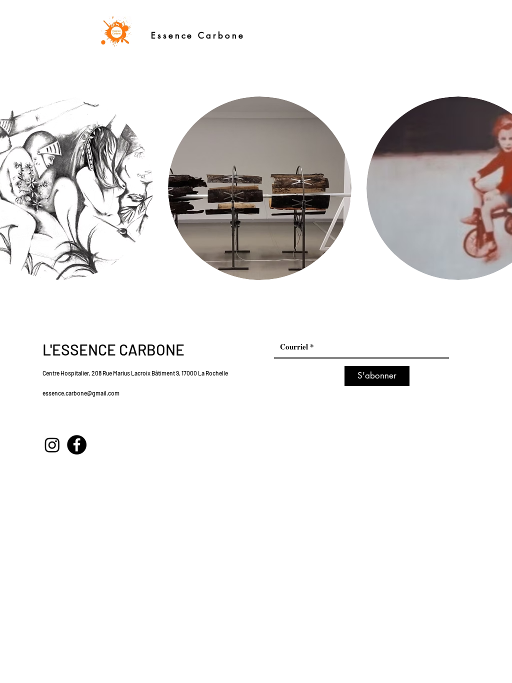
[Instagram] (52, 444)
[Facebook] (76, 444)
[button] (260, 188)
